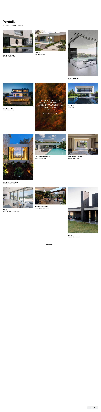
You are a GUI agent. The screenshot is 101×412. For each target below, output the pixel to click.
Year (7, 25)
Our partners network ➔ (51, 114)
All (3, 25)
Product (13, 25)
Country (20, 25)
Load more (50, 245)
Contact (93, 407)
